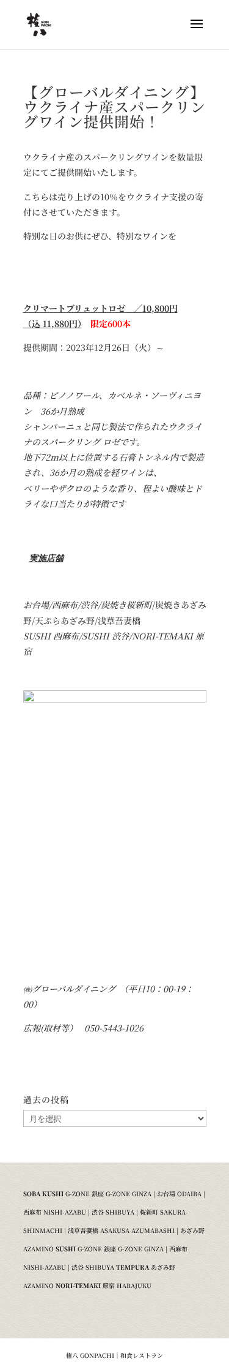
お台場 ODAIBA (179, 1193)
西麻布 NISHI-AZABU (54, 1211)
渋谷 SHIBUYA (113, 1211)
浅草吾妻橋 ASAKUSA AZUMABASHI (121, 1230)
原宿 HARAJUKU (127, 1285)
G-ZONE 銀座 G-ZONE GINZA (108, 1193)
